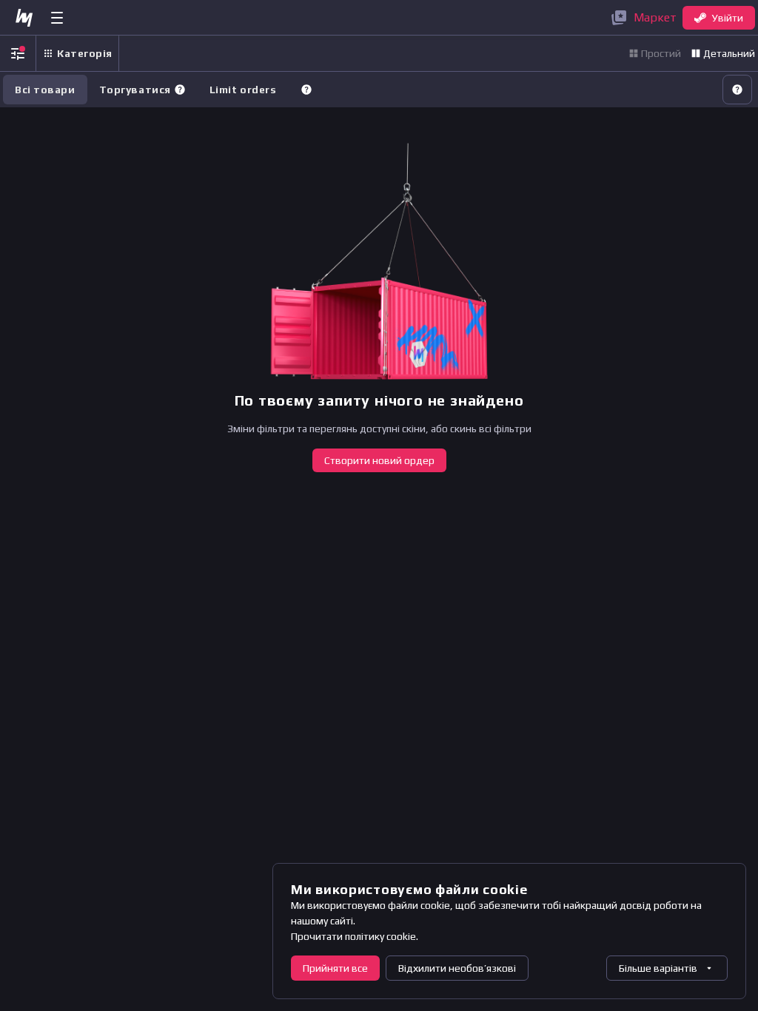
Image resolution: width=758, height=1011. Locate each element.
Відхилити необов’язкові (457, 968)
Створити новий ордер (379, 460)
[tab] (142, 89)
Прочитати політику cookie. (354, 936)
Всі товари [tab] (45, 89)
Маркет (655, 17)
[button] (180, 89)
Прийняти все (335, 968)
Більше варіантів (658, 968)
